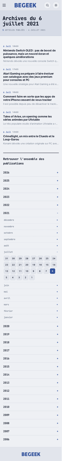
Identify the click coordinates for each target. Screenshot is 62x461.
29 (20, 258)
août (6, 245)
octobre (8, 232)
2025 (6, 180)
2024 (6, 188)
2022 (6, 205)
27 (33, 258)
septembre (9, 239)
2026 (6, 172)
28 (26, 258)
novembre (9, 226)
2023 (6, 197)
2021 (6, 213)
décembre (9, 220)
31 (6, 258)
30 (13, 258)
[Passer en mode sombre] (55, 5)
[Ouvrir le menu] (5, 5)
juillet (8, 252)
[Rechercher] (47, 5)
